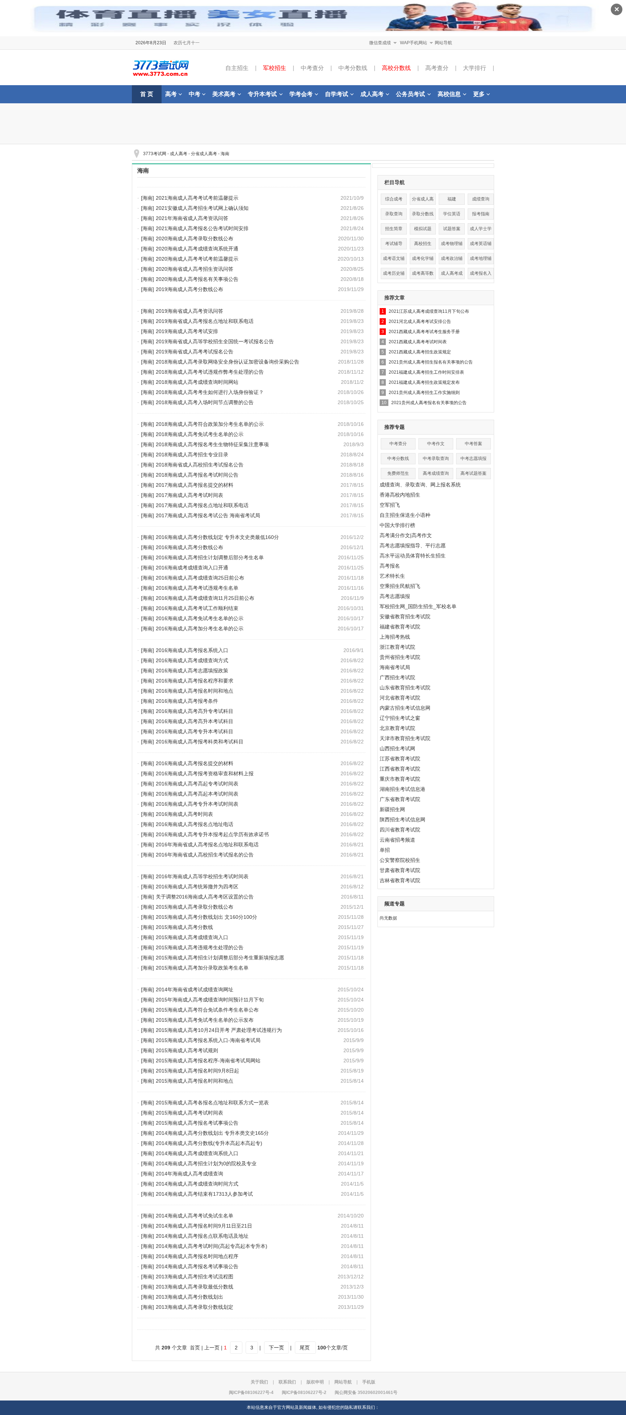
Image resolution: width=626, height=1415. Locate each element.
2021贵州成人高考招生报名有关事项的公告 (431, 362)
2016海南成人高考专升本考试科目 (194, 731)
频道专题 (394, 903)
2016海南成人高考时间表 (184, 814)
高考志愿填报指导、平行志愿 (413, 545)
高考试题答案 (473, 473)
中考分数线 (352, 68)
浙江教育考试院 (397, 647)
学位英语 (451, 213)
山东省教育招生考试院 (405, 687)
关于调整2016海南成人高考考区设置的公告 (205, 897)
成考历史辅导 (394, 275)
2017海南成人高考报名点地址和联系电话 (202, 505)
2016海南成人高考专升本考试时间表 (197, 804)
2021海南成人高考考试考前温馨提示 (197, 198)
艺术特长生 (392, 576)
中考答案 (473, 443)
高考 (171, 94)
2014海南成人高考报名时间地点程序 (197, 1256)
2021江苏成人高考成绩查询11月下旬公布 (429, 311)
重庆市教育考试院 (400, 779)
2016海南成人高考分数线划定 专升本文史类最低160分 (217, 537)
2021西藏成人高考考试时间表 (418, 341)
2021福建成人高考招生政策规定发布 (424, 382)
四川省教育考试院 (400, 830)
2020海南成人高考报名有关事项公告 (197, 279)
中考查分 (312, 68)
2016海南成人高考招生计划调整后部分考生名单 (210, 557)
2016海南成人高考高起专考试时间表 (197, 784)
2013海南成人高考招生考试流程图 (194, 1276)
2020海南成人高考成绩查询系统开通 (197, 249)
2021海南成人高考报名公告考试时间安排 (202, 228)
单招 (385, 850)
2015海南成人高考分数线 (184, 927)
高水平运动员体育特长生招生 (413, 556)
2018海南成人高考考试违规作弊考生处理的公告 (210, 372)
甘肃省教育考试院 (400, 870)
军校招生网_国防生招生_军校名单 (418, 606)
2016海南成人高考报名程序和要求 (194, 681)
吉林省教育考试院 (400, 880)
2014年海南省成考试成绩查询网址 (194, 989)
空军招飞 (390, 505)
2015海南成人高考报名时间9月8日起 (197, 1071)
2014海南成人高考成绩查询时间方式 (197, 1184)
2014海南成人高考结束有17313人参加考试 (204, 1194)
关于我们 (259, 1382)
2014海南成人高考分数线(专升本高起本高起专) (209, 1143)
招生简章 (393, 228)
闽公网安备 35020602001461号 (366, 1392)
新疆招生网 (392, 809)
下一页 (276, 1347)
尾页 (305, 1347)
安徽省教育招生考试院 (405, 616)
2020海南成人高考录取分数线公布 (194, 238)
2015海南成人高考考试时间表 (189, 1113)
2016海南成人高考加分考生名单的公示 (199, 628)
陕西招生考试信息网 (402, 819)
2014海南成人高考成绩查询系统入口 (197, 1153)
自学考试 (336, 94)
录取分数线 (423, 213)
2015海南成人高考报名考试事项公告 (197, 1123)
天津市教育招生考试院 (405, 738)
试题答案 (451, 228)
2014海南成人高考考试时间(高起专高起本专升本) (211, 1246)
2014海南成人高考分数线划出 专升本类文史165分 (212, 1133)
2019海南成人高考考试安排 (187, 331)
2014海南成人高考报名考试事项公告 (197, 1266)
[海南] (147, 198)
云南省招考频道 (397, 840)
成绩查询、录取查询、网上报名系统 (420, 484)
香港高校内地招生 (400, 495)
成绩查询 (480, 199)
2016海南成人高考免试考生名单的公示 (199, 618)
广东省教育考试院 (400, 799)
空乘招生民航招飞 (400, 586)
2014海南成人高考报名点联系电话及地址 (202, 1236)
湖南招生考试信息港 (402, 789)
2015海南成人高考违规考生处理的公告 (199, 947)
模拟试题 (422, 228)
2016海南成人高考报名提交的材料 (194, 763)
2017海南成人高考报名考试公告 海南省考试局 (208, 515)
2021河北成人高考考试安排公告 (420, 321)
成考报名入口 (481, 275)
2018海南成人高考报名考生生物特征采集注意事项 (212, 444)
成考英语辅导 (481, 245)
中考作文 (436, 443)
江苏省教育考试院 (400, 759)
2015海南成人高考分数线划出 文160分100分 (206, 917)
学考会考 (301, 94)
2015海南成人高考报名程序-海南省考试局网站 (208, 1060)
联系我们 (287, 1382)
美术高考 (223, 94)
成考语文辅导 (394, 260)
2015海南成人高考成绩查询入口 (192, 937)
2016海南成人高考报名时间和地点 (194, 691)
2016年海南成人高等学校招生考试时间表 (202, 876)
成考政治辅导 (452, 260)
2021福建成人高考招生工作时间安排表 (426, 372)
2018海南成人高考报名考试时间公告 (197, 475)
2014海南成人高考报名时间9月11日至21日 (204, 1226)
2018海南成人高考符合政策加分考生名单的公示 (210, 424)
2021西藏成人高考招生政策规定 (420, 351)
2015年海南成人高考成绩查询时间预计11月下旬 (210, 1000)
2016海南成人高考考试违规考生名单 (197, 588)
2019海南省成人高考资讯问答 (189, 311)
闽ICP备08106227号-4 (251, 1392)
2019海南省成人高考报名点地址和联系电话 (205, 321)
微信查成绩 (380, 42)
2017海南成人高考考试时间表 (189, 495)
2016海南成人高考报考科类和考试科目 (199, 741)
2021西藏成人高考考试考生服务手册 (424, 331)
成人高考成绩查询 (452, 275)
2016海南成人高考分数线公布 (189, 547)
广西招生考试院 (397, 677)
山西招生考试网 (397, 748)
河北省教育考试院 (400, 698)
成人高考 (372, 94)
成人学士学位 (481, 230)
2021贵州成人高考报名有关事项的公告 (429, 402)
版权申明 (315, 1382)
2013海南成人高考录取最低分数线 (194, 1287)
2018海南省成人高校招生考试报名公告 (199, 465)
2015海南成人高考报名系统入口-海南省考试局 (208, 1040)
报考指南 (480, 213)
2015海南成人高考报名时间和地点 (194, 1081)
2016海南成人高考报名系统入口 (192, 650)
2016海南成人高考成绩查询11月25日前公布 (205, 598)
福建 (451, 199)
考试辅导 (393, 243)
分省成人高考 (204, 153)
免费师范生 (398, 473)
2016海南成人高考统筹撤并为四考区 (197, 886)
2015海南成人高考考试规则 (187, 1050)
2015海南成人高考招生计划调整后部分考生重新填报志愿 (220, 957)
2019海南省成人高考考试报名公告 (194, 351)
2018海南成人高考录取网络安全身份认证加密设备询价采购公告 (227, 362)
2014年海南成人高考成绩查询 (189, 1174)
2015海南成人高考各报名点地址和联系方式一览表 (212, 1102)
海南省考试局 (395, 667)
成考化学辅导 (423, 260)
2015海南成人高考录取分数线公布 (194, 907)
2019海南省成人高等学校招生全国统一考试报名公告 (215, 341)
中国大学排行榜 (397, 525)
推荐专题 (394, 427)
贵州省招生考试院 (400, 657)
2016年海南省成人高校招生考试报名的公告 (205, 855)
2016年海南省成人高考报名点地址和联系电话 (207, 844)
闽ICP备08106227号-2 (304, 1392)
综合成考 (393, 199)
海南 (225, 153)
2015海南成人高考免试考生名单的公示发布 (205, 1020)
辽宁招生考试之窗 (400, 718)
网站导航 (443, 42)
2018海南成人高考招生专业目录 (192, 454)
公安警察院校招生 (400, 860)
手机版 (368, 1382)
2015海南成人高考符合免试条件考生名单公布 (207, 1010)
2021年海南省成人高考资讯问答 (192, 218)
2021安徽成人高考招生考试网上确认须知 (202, 208)
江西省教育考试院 (400, 769)
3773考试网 (154, 153)
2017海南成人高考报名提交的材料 (194, 485)
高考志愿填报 (395, 596)
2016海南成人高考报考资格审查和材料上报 (205, 773)
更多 (479, 94)
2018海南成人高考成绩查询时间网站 (197, 382)
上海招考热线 (395, 637)
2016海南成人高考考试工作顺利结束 (197, 608)
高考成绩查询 (436, 473)
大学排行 (474, 68)
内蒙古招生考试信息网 (405, 708)
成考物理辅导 (452, 245)
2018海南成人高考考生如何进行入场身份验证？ (210, 392)
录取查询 (393, 213)
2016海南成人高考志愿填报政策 (192, 670)
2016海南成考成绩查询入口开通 (192, 567)
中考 (194, 94)
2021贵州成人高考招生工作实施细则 (424, 392)
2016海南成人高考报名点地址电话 (194, 824)
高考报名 (390, 566)
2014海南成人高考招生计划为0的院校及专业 (206, 1163)
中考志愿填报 (473, 458)
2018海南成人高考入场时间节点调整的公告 (205, 402)
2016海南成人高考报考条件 (187, 701)
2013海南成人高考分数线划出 (189, 1297)
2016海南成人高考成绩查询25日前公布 (200, 578)
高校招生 (422, 243)
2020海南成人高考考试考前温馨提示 (197, 259)
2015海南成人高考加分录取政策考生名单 (202, 968)
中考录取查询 (436, 458)
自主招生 (237, 68)
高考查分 (436, 68)
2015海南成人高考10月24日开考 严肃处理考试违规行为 (219, 1030)
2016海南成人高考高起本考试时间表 (197, 794)
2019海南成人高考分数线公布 (189, 289)
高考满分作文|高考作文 (406, 535)
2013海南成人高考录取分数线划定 (194, 1307)
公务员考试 (410, 94)
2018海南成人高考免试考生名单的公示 (199, 434)
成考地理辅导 (481, 260)
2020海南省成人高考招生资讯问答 (194, 269)
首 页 (146, 94)
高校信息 (449, 94)
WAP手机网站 (413, 42)
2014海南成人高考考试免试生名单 (194, 1216)
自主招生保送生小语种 (405, 515)
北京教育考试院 (397, 728)
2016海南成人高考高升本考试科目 (194, 721)
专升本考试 (262, 94)
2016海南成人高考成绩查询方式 (192, 660)
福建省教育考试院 (400, 627)
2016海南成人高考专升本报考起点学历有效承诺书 (212, 834)
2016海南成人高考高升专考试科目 (194, 711)
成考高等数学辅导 (423, 275)
